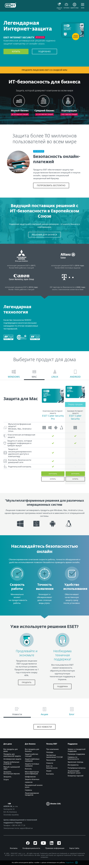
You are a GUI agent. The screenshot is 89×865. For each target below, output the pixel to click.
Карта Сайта (74, 848)
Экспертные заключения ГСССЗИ (54, 756)
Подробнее (44, 51)
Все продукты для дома (10, 750)
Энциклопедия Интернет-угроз (74, 772)
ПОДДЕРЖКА (62, 686)
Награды (49, 752)
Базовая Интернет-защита (75, 412)
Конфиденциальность (31, 848)
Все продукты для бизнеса (32, 750)
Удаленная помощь (75, 762)
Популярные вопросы (77, 768)
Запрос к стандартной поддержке (76, 750)
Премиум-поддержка (76, 754)
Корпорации (69, 110)
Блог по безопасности (51, 767)
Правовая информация (54, 848)
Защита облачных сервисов (32, 780)
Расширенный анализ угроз (34, 786)
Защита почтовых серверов (32, 765)
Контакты (50, 774)
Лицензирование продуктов (32, 794)
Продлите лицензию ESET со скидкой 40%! (44, 70)
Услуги (6, 779)
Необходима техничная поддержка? (62, 655)
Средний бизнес (44, 110)
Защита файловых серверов (32, 760)
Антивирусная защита (12, 759)
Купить (16, 51)
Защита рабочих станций (31, 755)
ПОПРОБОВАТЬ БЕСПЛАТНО (51, 185)
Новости (49, 763)
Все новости (44, 726)
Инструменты (73, 765)
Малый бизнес (20, 110)
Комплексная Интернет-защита (53, 412)
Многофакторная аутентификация (32, 773)
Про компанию (52, 749)
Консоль (28, 768)
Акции (48, 771)
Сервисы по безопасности (73, 758)
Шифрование (30, 776)
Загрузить (53, 474)
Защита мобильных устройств (11, 763)
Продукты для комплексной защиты (12, 755)
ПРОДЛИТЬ (26, 682)
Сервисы (28, 790)
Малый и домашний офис (11, 768)
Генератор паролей (75, 775)
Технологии (51, 760)
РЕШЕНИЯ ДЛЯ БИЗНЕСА (44, 234)
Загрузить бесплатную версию (11, 773)
